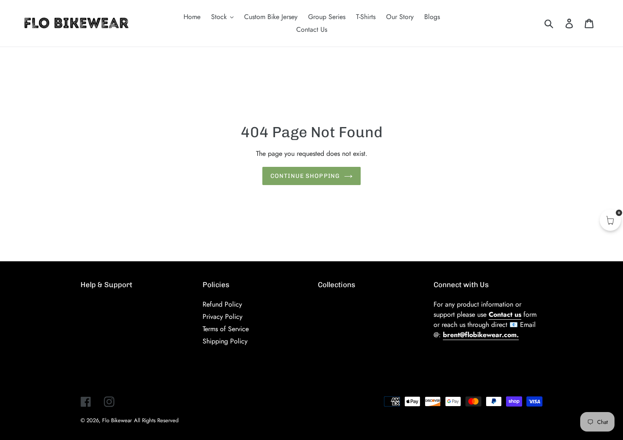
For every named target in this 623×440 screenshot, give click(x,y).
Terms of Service (226, 329)
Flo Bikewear (117, 420)
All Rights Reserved (156, 420)
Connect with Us (461, 284)
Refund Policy (222, 304)
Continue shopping (305, 176)
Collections (336, 284)
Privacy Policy (222, 316)
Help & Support (106, 284)
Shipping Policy (225, 341)
